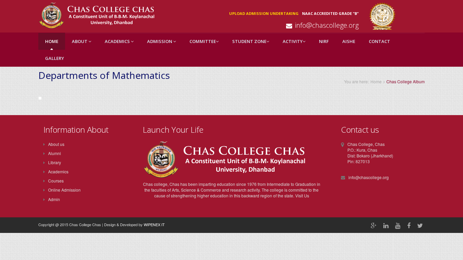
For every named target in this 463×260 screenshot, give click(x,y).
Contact (379, 41)
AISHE (348, 41)
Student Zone (249, 41)
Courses (56, 180)
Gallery (54, 58)
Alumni (54, 153)
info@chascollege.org (327, 25)
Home (51, 41)
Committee (202, 41)
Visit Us (302, 195)
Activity (293, 41)
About (80, 41)
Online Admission (64, 190)
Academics (118, 41)
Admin (54, 199)
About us (56, 144)
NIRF (324, 41)
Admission (160, 41)
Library (54, 162)
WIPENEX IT (154, 224)
